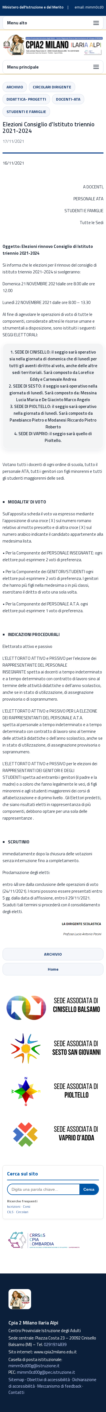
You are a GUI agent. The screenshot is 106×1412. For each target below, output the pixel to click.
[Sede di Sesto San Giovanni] (53, 1048)
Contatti (16, 1392)
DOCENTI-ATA (68, 99)
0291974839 (55, 1344)
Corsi (26, 1206)
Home (53, 969)
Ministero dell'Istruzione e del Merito (33, 7)
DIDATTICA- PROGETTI (26, 99)
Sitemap (16, 1379)
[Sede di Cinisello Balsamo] (53, 1005)
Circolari (22, 1212)
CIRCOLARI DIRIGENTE (52, 87)
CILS (10, 1212)
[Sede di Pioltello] (53, 1091)
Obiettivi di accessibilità (48, 1379)
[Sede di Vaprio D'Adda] (53, 1134)
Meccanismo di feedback (59, 1386)
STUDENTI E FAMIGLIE (26, 111)
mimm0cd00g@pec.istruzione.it (46, 1372)
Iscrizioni (13, 1206)
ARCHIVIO (15, 87)
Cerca (88, 1189)
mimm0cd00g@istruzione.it (34, 1365)
